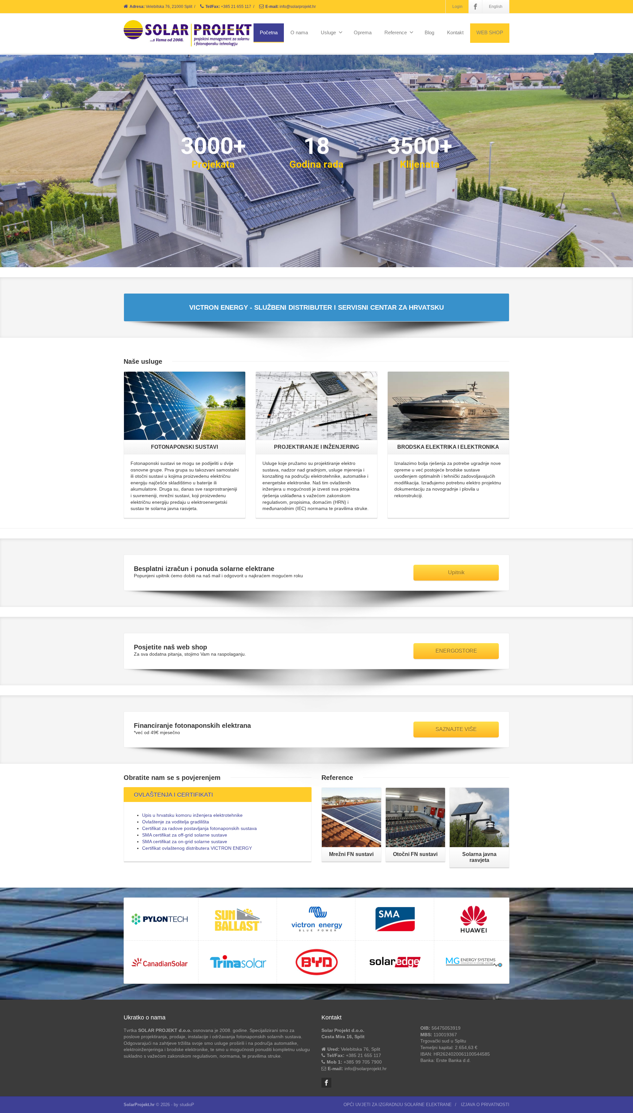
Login (457, 6)
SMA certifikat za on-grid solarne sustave (184, 841)
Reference (395, 32)
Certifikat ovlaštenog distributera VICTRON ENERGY (197, 848)
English (495, 6)
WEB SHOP (489, 32)
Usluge (328, 32)
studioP (187, 1104)
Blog (429, 32)
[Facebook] (475, 6)
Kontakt (455, 32)
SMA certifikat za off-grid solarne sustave (184, 835)
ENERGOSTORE (456, 651)
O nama (299, 32)
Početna (269, 32)
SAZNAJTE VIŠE (456, 729)
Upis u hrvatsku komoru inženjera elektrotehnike (192, 815)
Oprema (363, 32)
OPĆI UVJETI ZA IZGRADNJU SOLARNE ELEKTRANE (398, 1104)
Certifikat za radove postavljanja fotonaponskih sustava (199, 828)
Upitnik (456, 572)
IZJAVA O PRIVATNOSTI (485, 1104)
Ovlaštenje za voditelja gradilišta (175, 821)
